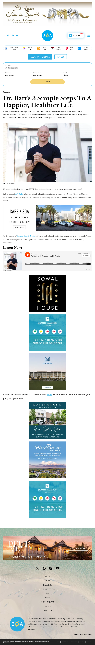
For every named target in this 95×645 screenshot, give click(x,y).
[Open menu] (89, 36)
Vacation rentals (40, 57)
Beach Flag (30, 48)
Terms (82, 642)
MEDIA (48, 606)
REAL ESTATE (47, 602)
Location (8, 65)
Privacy (89, 642)
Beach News (86, 48)
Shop (47, 576)
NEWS (47, 581)
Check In (8, 73)
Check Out (37, 73)
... (19, 75)
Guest (64, 73)
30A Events (58, 48)
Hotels (61, 57)
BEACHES (47, 585)
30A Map (71, 48)
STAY (47, 598)
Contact (47, 611)
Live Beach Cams (14, 48)
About (57, 642)
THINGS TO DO (48, 589)
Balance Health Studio (26, 236)
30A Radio (19, 194)
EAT (47, 593)
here (49, 394)
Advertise (74, 642)
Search (47, 82)
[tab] (40, 57)
